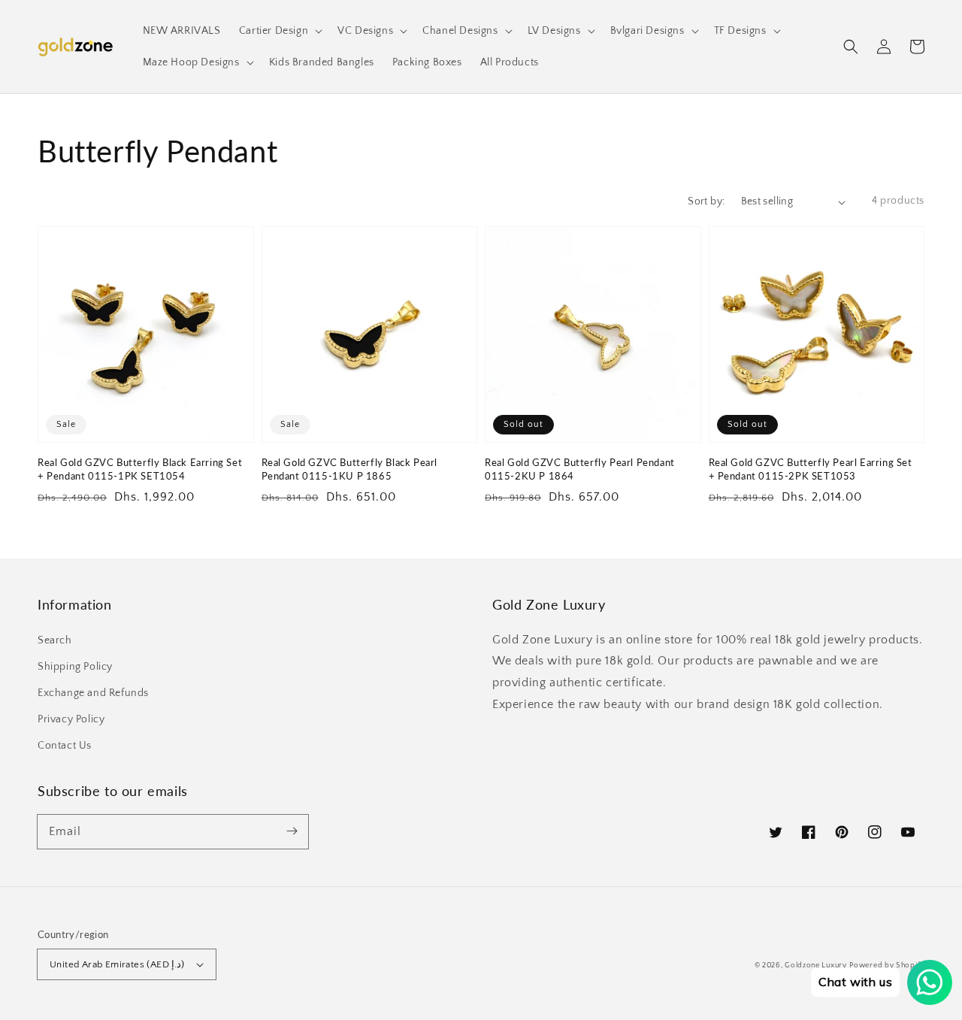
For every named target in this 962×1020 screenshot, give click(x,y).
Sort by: (706, 201)
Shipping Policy (75, 667)
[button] (850, 46)
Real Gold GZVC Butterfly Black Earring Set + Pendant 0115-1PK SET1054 (140, 469)
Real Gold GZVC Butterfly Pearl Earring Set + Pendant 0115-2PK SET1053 (810, 469)
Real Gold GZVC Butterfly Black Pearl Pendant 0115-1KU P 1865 (350, 469)
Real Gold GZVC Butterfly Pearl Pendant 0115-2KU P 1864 (580, 469)
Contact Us (65, 746)
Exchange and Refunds (93, 693)
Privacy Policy (71, 719)
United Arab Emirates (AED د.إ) (117, 964)
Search (55, 640)
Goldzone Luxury (816, 965)
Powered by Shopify (886, 965)
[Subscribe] (291, 831)
